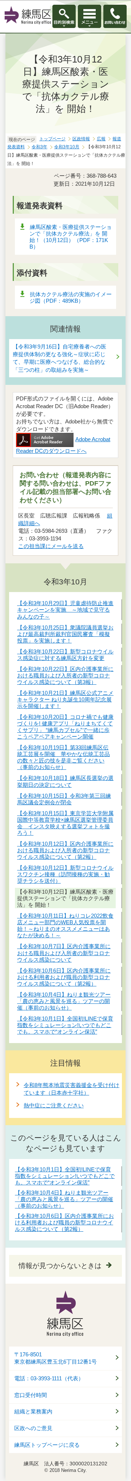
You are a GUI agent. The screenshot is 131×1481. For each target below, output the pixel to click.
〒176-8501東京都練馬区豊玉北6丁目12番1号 (55, 1358)
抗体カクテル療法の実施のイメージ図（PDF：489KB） (70, 297)
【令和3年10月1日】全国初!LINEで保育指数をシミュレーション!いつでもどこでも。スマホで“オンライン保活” (65, 1176)
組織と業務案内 (33, 1411)
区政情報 (81, 138)
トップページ (52, 138)
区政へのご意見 (33, 1428)
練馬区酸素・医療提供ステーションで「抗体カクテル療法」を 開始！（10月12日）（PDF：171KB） (70, 237)
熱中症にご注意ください (54, 1105)
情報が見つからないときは (60, 1265)
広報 (101, 138)
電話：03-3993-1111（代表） (49, 1378)
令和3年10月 (66, 146)
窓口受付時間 (30, 1395)
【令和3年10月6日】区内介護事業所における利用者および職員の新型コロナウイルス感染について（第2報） (64, 1222)
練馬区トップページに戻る (47, 1445)
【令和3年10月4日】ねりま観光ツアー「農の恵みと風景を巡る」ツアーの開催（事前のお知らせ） (64, 1199)
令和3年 (39, 146)
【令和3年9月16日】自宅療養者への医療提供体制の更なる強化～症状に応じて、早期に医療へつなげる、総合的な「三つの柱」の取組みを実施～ (59, 358)
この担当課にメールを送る (51, 546)
